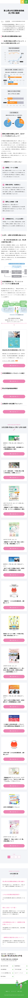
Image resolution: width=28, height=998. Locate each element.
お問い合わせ (19, 991)
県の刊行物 (3, 976)
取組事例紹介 (17, 965)
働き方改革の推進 (4, 965)
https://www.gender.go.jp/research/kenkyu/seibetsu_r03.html (14, 324)
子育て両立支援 (18, 969)
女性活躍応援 (3, 969)
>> (19, 857)
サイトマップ (13, 991)
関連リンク (8, 991)
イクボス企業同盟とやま (6, 972)
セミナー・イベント (19, 972)
